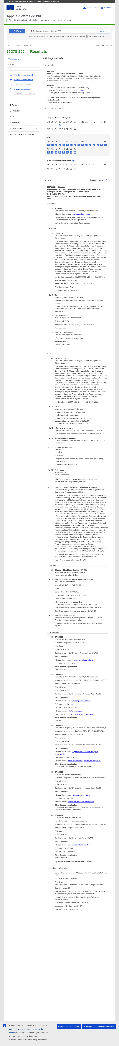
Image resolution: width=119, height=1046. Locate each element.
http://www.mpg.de (75, 711)
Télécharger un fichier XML (25, 75)
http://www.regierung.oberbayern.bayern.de (84, 761)
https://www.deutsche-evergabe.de (82, 714)
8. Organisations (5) (18, 128)
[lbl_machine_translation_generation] (73, 161)
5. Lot (12, 117)
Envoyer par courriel (22, 89)
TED (8, 45)
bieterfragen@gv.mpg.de (75, 90)
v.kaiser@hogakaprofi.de (81, 845)
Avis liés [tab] (11, 65)
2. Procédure (15, 111)
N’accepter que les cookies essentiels (99, 1026)
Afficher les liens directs (23, 80)
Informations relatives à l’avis (22, 134)
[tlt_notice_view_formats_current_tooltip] (106, 180)
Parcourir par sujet (95, 36)
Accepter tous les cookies (68, 1026)
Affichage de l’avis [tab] (14, 59)
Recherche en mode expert (76, 36)
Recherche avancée (57, 36)
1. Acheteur (14, 105)
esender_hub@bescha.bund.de (83, 660)
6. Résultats (15, 123)
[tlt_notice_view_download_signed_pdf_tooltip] (60, 125)
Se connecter (92, 8)
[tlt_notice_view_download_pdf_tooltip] (48, 144)
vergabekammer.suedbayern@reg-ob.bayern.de (76, 753)
